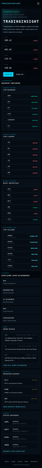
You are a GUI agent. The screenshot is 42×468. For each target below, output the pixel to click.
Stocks (7, 461)
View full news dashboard (15, 365)
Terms (26, 461)
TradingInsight (11, 3)
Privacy (20, 461)
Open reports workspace (14, 407)
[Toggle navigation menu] (38, 3)
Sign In (8, 74)
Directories (34, 461)
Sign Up (20, 74)
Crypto (13, 461)
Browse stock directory (14, 451)
